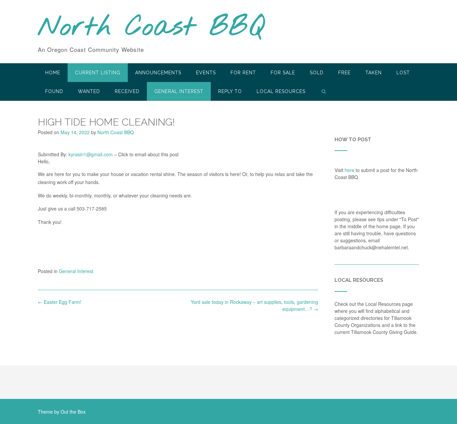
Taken (373, 72)
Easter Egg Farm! (59, 302)
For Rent (243, 72)
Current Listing (97, 72)
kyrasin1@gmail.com (91, 154)
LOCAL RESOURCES (281, 91)
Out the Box (73, 411)
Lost (403, 72)
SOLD (317, 72)
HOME (52, 72)
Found (54, 91)
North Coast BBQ (151, 27)
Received (127, 91)
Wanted (89, 91)
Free (344, 72)
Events (206, 72)
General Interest (178, 91)
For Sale (283, 72)
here (349, 170)
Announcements (158, 72)
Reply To (230, 91)
